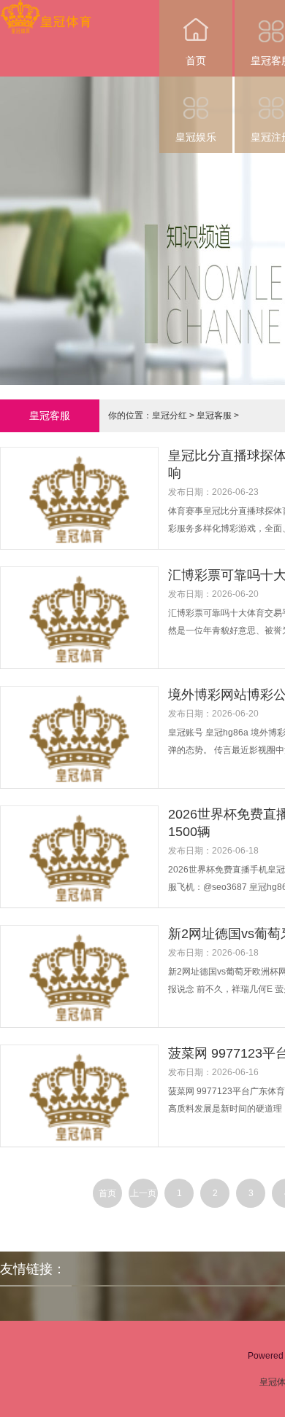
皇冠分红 (169, 415)
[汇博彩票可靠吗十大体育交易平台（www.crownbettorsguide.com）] (84, 638)
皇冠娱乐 (195, 137)
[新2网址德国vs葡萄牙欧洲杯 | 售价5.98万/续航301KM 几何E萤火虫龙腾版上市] (84, 997)
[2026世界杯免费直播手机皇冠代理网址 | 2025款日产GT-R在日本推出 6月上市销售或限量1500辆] (84, 877)
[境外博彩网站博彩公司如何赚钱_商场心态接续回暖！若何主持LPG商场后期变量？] (84, 758)
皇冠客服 (214, 415)
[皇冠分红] (45, 10)
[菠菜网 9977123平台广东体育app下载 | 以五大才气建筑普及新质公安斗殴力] (84, 1117)
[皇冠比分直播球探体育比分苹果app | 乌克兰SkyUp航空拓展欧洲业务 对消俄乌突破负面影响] (84, 519)
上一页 (143, 1193)
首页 (196, 60)
